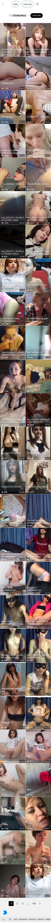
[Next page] (39, 903)
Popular (28, 4)
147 (34, 903)
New (16, 4)
